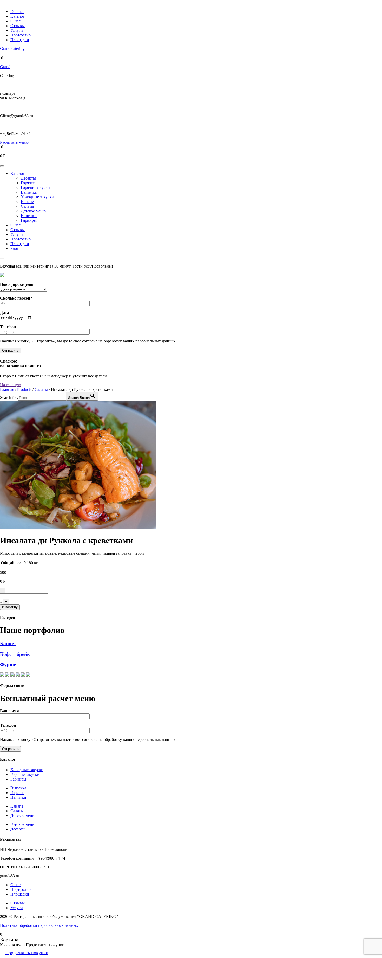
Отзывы (17, 25)
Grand (5, 67)
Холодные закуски (37, 197)
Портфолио (20, 35)
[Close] (2, 258)
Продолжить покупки (45, 945)
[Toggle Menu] (2, 166)
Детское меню (33, 211)
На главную (10, 385)
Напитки (29, 215)
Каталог (17, 16)
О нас (15, 21)
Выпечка (29, 192)
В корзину (10, 607)
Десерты (28, 178)
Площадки (19, 39)
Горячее (28, 183)
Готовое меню (22, 824)
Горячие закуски (35, 187)
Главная (17, 11)
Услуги (16, 30)
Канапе (27, 201)
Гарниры (29, 220)
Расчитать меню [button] (14, 142)
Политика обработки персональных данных (39, 925)
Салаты (27, 206)
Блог (14, 248)
